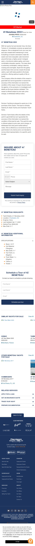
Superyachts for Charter (7, 479)
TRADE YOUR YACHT (8, 401)
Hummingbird (6, 377)
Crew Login (19, 482)
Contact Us (19, 499)
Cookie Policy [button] (9, 534)
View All (31, 316)
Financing (4, 488)
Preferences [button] (16, 536)
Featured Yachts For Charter (23, 467)
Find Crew (19, 479)
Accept (17, 541)
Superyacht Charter (21, 461)
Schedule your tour (17, 302)
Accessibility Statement (11, 517)
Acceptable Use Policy (17, 518)
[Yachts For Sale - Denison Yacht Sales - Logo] (17, 2)
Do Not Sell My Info (24, 517)
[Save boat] (33, 7)
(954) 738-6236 (20, 446)
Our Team (19, 496)
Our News (19, 494)
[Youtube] (9, 510)
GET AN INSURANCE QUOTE (10, 398)
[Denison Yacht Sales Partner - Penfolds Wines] (17, 425)
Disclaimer (30, 515)
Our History (19, 488)
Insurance (4, 491)
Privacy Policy (21, 202)
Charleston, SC (18, 36)
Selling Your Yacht (6, 494)
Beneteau (8, 42)
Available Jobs (20, 476)
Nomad (4, 336)
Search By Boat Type (6, 467)
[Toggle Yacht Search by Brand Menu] (33, 2)
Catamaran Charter (21, 464)
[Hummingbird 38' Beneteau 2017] (14, 367)
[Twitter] (26, 510)
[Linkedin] (19, 510)
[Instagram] (16, 510)
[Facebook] (12, 510)
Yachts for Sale (5, 461)
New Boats (4, 464)
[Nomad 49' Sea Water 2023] (14, 326)
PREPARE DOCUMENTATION (10, 405)
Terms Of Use (13, 515)
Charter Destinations (21, 470)
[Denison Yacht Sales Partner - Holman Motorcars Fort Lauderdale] (29, 425)
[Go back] (2, 7)
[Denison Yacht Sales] (16, 440)
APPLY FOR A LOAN (7, 394)
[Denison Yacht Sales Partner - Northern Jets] (6, 425)
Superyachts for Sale (6, 476)
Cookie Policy (22, 515)
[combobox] (7, 176)
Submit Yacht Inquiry (17, 195)
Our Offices (19, 491)
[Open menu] (3, 2)
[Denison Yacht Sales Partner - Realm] (29, 430)
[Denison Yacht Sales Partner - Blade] (17, 430)
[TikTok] (22, 510)
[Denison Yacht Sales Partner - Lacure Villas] (6, 430)
